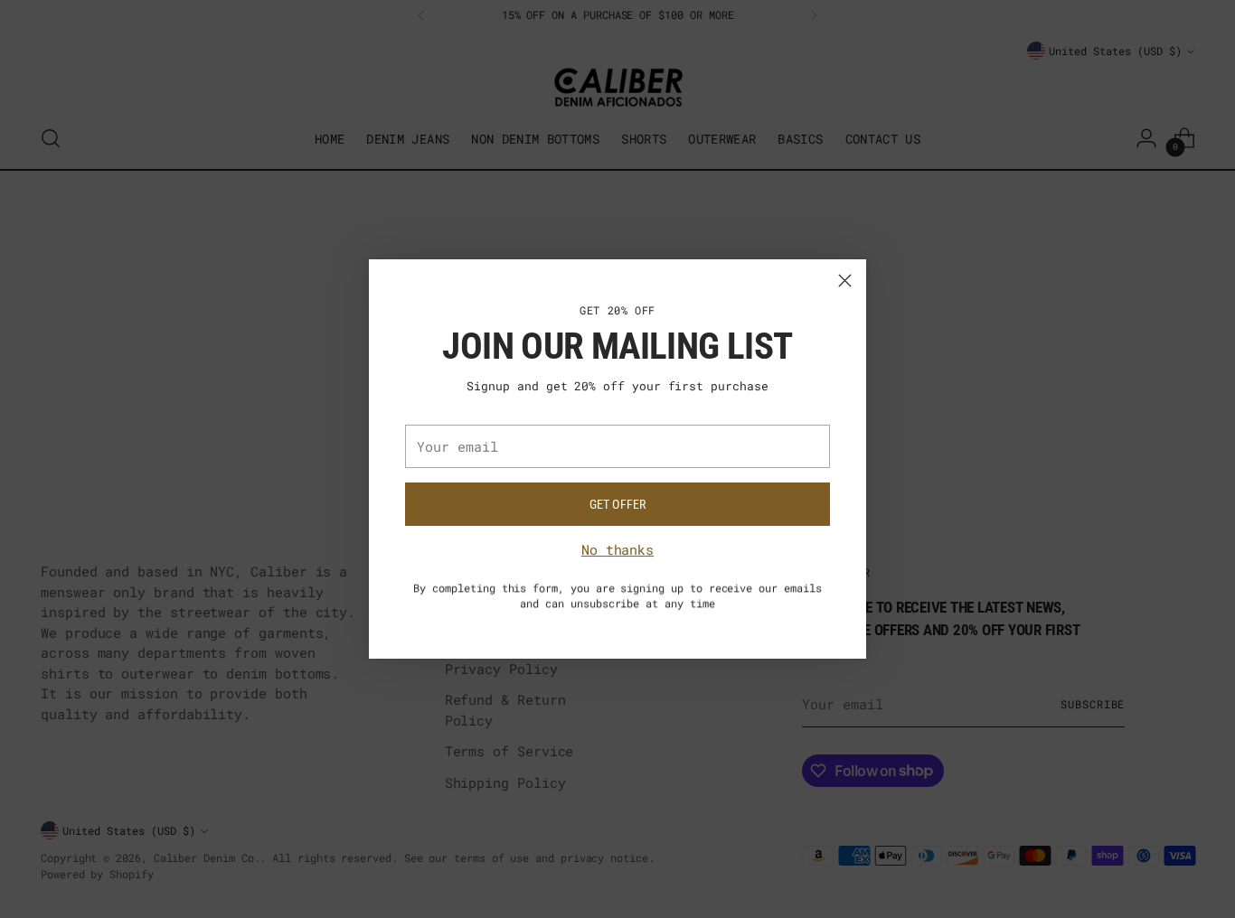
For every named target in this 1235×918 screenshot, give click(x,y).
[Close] (845, 281)
